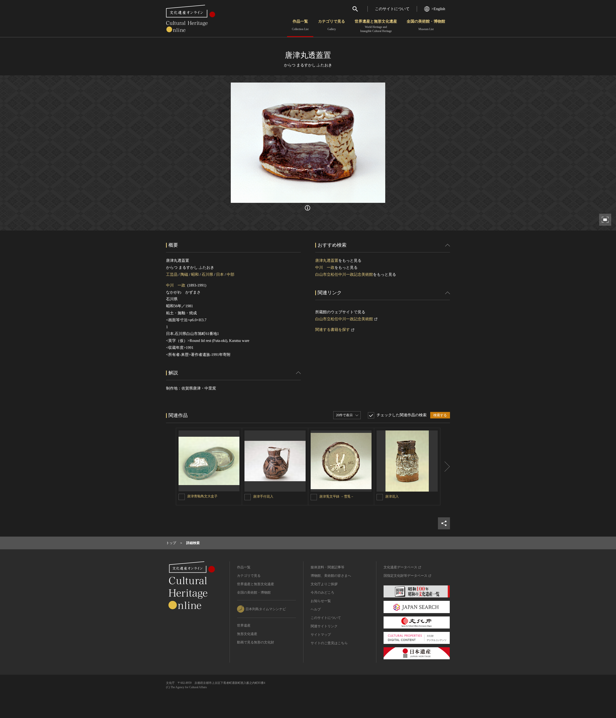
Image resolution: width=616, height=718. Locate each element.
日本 (220, 274)
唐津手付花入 (263, 496)
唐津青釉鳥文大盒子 (202, 496)
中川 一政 (175, 285)
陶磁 (184, 274)
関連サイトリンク (324, 626)
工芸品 (172, 274)
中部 (230, 274)
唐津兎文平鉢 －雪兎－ (336, 496)
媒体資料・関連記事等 (327, 567)
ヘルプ (316, 609)
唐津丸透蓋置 (326, 260)
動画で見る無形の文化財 (255, 642)
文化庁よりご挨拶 (324, 584)
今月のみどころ (322, 592)
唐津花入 (392, 496)
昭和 (195, 274)
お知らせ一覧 (321, 601)
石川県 (207, 274)
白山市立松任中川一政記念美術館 (344, 274)
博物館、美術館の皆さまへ (331, 575)
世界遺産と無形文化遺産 (376, 26)
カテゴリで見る (331, 25)
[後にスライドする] (445, 466)
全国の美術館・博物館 (426, 25)
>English (438, 9)
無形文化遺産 (247, 634)
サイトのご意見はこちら (329, 643)
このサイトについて (392, 9)
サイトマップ (321, 634)
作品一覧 (300, 25)
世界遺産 (243, 625)
